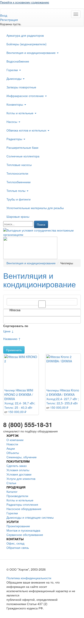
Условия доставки (18, 474)
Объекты (12, 453)
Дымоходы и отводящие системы (30, 517)
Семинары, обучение (21, 457)
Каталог (11, 491)
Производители (17, 496)
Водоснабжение (17, 61)
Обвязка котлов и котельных (26, 130)
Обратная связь (17, 547)
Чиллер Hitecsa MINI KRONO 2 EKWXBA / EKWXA (18, 394)
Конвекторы (15, 104)
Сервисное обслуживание (24, 534)
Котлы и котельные (20, 113)
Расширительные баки (22, 147)
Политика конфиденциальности (28, 578)
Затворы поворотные (21, 87)
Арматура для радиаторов (25, 35)
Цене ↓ (8, 331)
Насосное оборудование (23, 509)
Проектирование (18, 526)
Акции (10, 448)
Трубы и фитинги (18, 199)
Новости (12, 444)
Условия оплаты (17, 470)
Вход (3, 15)
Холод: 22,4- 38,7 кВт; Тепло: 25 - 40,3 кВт (19, 405)
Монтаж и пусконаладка (23, 530)
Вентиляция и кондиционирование (31, 52)
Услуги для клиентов (20, 478)
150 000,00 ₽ (17, 412)
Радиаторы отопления (22, 504)
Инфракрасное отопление (25, 96)
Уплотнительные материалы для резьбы (35, 208)
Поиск (41, 224)
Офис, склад (15, 543)
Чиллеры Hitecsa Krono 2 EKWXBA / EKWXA (62, 392)
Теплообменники (18, 182)
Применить (14, 350)
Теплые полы (16, 190)
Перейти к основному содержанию (24, 2)
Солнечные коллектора (22, 156)
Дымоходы (14, 78)
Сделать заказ (16, 465)
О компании (14, 440)
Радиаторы (14, 139)
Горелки (12, 70)
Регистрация (9, 19)
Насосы (12, 121)
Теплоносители (17, 173)
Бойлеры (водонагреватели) (26, 44)
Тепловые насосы (19, 165)
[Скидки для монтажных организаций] (42, 232)
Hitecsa (14, 310)
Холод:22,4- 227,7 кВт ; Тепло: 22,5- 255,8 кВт (62, 401)
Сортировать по (15, 326)
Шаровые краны (17, 216)
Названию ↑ (12, 338)
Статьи (11, 483)
